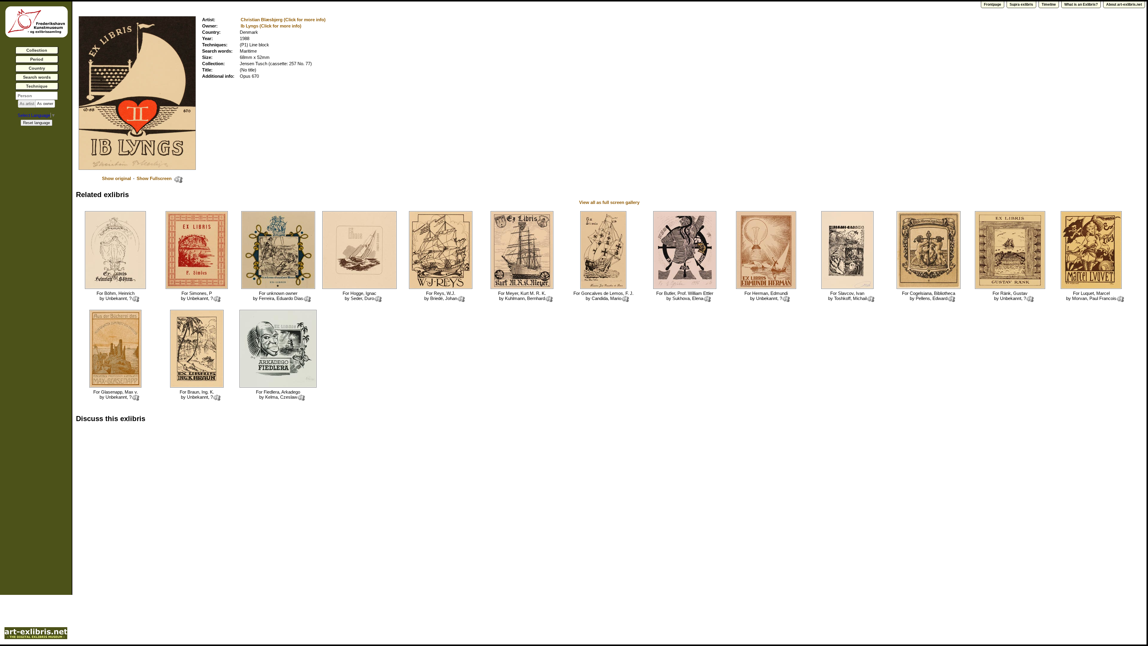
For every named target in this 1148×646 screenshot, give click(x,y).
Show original (116, 178)
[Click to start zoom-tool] (137, 168)
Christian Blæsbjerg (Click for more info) (283, 19)
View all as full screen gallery (610, 202)
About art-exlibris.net (1124, 4)
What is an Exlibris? (1081, 4)
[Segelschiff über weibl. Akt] (115, 287)
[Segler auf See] (359, 287)
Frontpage (992, 4)
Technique (37, 86)
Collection (36, 50)
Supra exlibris (1021, 4)
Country (37, 68)
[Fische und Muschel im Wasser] (847, 287)
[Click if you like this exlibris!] (178, 179)
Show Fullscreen (155, 178)
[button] (27, 104)
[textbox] (37, 96)
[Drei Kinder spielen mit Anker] (929, 287)
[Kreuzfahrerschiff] (603, 287)
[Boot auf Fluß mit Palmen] (197, 385)
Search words (37, 77)
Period (36, 59)
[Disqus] (168, 503)
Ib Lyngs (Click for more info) (271, 25)
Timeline (1049, 4)
